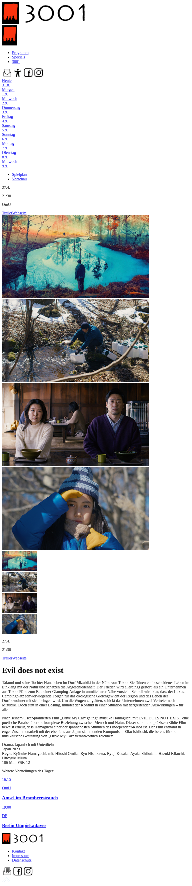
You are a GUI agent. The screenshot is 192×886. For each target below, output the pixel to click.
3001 (16, 61)
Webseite (19, 213)
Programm (20, 52)
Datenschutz (22, 860)
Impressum (20, 856)
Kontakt (18, 851)
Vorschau (19, 179)
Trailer (7, 213)
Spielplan (19, 174)
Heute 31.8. (7, 82)
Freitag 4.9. (7, 118)
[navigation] (6, 882)
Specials (18, 57)
